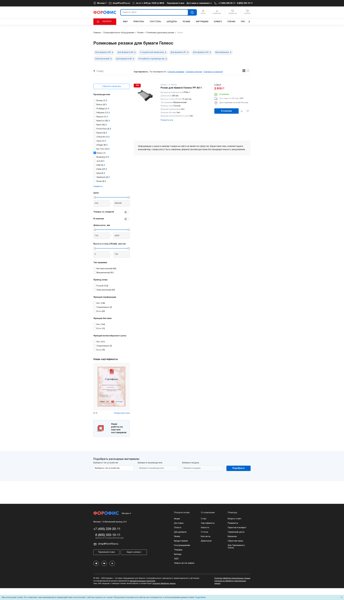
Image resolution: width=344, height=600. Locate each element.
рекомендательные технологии (142, 581)
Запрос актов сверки (184, 563)
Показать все (167, 120)
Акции (177, 519)
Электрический (102, 59)
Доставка (178, 523)
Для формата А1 (178, 52)
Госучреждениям (182, 545)
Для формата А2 (201, 52)
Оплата (177, 528)
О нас (203, 519)
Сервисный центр (236, 532)
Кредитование (181, 541)
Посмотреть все (122, 413)
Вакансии (232, 536)
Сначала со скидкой (213, 72)
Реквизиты (233, 523)
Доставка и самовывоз (198, 3)
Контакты (205, 536)
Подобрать (238, 468)
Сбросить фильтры (111, 86)
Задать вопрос (134, 552)
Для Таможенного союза (236, 546)
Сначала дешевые (175, 72)
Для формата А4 (125, 52)
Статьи (204, 532)
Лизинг (177, 536)
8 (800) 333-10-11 (245, 3)
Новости (205, 528)
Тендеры (178, 550)
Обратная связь (235, 541)
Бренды (177, 554)
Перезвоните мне (175, 3)
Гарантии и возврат (237, 528)
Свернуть (98, 186)
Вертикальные (222, 52)
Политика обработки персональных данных (232, 578)
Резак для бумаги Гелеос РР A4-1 (181, 88)
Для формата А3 (103, 52)
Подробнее (200, 597)
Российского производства (151, 59)
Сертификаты (207, 523)
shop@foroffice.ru (121, 3)
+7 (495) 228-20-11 (226, 3)
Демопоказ (206, 541)
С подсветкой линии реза (152, 52)
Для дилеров (180, 532)
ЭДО (176, 559)
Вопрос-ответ (234, 519)
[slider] (95, 197)
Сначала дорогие (194, 72)
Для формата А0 (124, 59)
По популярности (158, 72)
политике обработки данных (164, 583)
